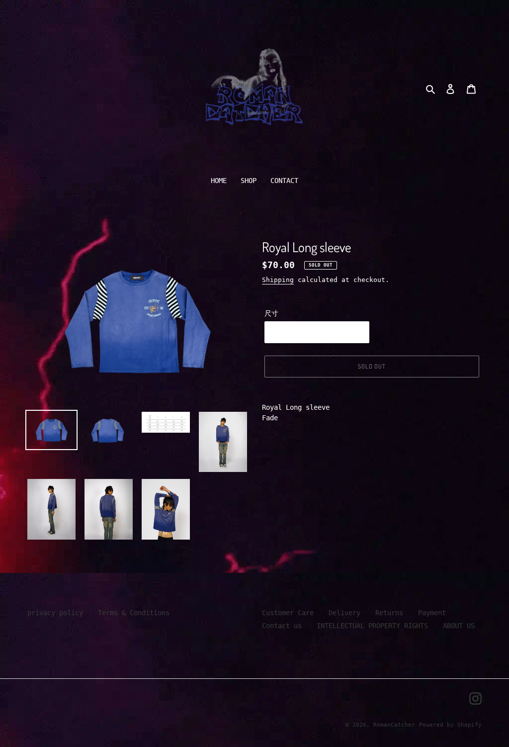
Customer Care (288, 613)
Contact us (282, 626)
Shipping (278, 279)
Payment (432, 613)
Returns (389, 613)
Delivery (344, 613)
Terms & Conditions (134, 613)
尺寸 (271, 313)
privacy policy (55, 613)
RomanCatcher (394, 725)
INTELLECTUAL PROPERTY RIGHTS (372, 626)
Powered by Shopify (450, 725)
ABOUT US (459, 626)
